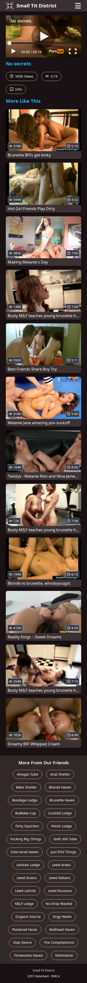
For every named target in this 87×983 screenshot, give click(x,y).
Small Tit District (36, 5)
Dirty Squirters (27, 826)
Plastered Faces (24, 929)
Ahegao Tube (27, 774)
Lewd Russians (60, 890)
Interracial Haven (25, 852)
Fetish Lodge (61, 826)
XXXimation (64, 955)
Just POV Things (63, 852)
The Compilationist (59, 942)
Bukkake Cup (25, 813)
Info (18, 89)
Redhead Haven (62, 929)
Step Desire (22, 942)
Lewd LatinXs (25, 890)
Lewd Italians (59, 877)
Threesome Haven (28, 955)
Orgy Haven (62, 916)
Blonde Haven (60, 787)
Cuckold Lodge (60, 813)
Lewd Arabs (61, 865)
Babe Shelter (26, 787)
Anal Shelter (60, 774)
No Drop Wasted (59, 903)
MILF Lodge (24, 903)
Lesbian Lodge (28, 865)
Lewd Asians (27, 877)
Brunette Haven (62, 800)
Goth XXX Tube (65, 839)
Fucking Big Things (25, 839)
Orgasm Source (28, 916)
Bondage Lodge (24, 800)
